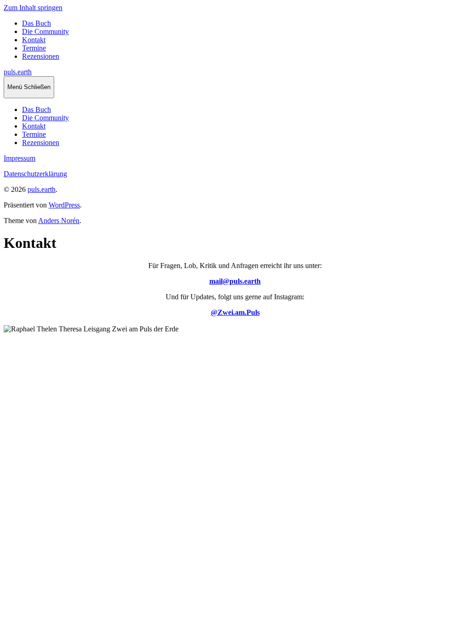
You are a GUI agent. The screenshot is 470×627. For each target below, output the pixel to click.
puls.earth (18, 72)
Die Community (45, 31)
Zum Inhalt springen (33, 7)
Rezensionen (40, 56)
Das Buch (36, 23)
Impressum (19, 158)
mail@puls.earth (235, 281)
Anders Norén (58, 220)
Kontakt (33, 40)
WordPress (64, 205)
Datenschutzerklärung (35, 174)
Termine (34, 48)
